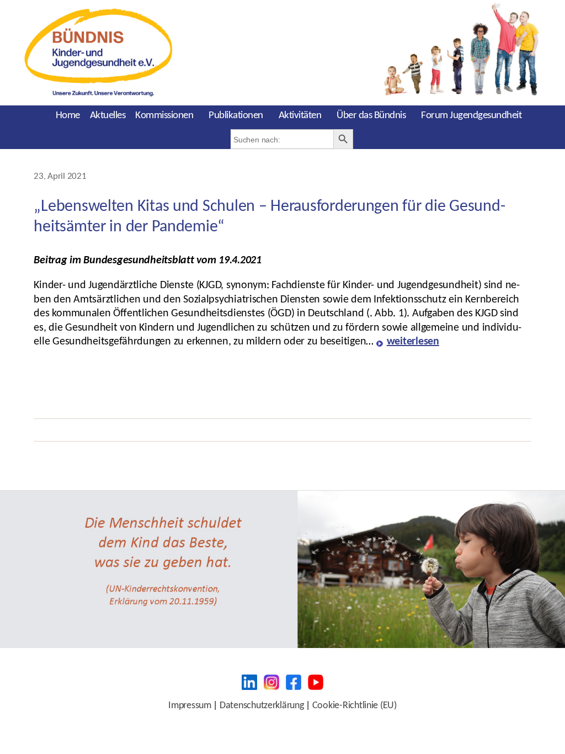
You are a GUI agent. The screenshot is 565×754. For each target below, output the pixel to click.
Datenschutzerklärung (262, 705)
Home (68, 115)
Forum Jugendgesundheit (471, 115)
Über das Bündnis (371, 115)
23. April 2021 (60, 176)
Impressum (189, 705)
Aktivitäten (300, 115)
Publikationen (236, 115)
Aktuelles (108, 115)
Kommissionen (164, 115)
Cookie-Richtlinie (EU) (354, 705)
